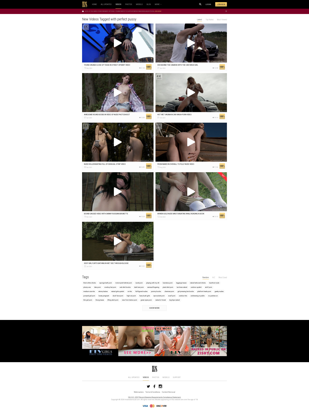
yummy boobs (156, 291)
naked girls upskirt (117, 291)
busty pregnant (104, 296)
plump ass (87, 287)
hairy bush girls (144, 296)
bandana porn (168, 283)
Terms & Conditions (152, 392)
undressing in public (198, 296)
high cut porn (131, 296)
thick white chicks (89, 283)
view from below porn (129, 300)
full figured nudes (141, 291)
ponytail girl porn (89, 296)
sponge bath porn (105, 283)
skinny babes (103, 291)
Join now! (157, 11)
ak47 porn (208, 287)
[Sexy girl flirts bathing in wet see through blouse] (118, 241)
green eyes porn (146, 300)
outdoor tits (183, 296)
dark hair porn (139, 287)
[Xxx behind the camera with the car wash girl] (191, 43)
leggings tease (181, 283)
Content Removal (168, 392)
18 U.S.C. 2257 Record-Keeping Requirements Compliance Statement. (154, 397)
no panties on (213, 296)
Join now (221, 4)
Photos (155, 377)
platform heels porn (204, 291)
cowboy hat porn (110, 287)
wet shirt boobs (125, 287)
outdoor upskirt (196, 287)
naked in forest (160, 300)
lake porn (97, 287)
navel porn (139, 283)
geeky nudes (219, 291)
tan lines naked (182, 287)
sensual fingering (153, 287)
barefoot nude (214, 283)
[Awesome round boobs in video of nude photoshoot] (118, 92)
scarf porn (171, 296)
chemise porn (169, 291)
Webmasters (139, 392)
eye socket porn (159, 296)
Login (208, 4)
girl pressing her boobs (186, 291)
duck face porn (118, 296)
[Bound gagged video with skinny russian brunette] (118, 191)
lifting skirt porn (112, 300)
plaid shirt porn (168, 287)
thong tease (100, 300)
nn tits (130, 291)
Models (166, 377)
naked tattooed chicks (198, 283)
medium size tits (89, 291)
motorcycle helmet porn (123, 283)
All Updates (133, 377)
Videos (146, 377)
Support (177, 377)
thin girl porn (87, 300)
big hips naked (174, 300)
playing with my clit (152, 283)
